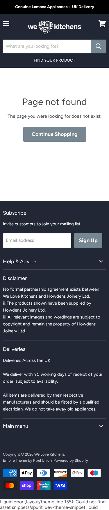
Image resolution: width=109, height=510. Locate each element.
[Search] (98, 46)
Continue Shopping (55, 134)
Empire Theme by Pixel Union (27, 460)
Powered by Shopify (70, 460)
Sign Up (88, 240)
